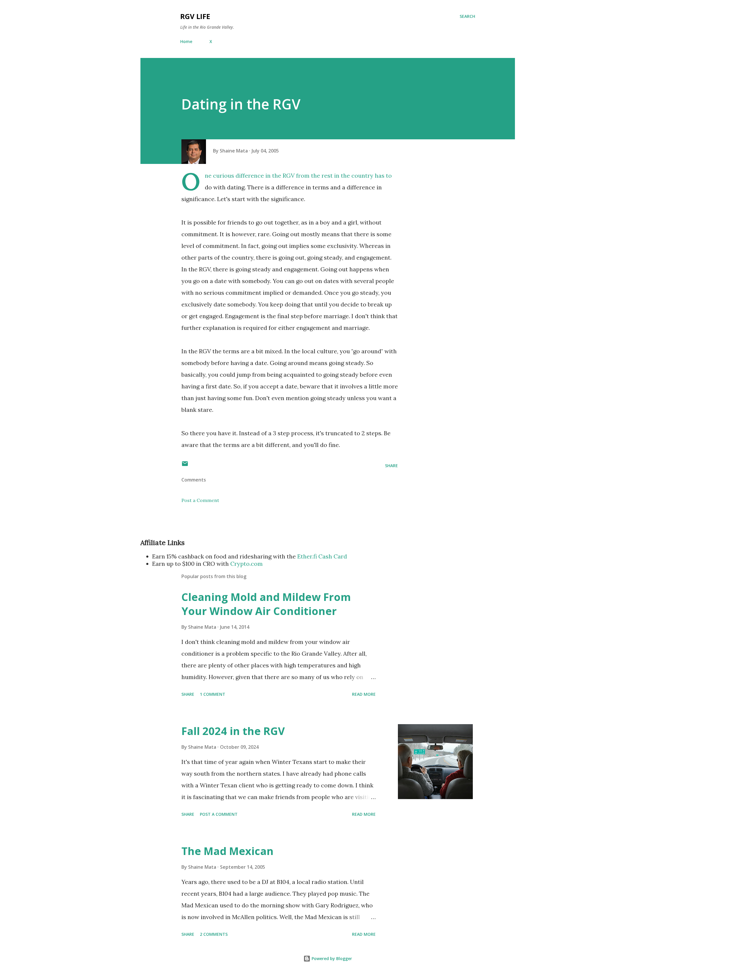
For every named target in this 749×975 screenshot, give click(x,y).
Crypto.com (246, 563)
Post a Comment (200, 500)
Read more (364, 694)
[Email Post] (184, 465)
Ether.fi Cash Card (322, 556)
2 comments (214, 934)
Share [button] (391, 465)
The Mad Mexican (227, 851)
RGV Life (195, 16)
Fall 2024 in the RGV (233, 731)
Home (186, 41)
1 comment (212, 694)
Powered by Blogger (331, 958)
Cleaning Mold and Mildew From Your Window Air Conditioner (266, 604)
